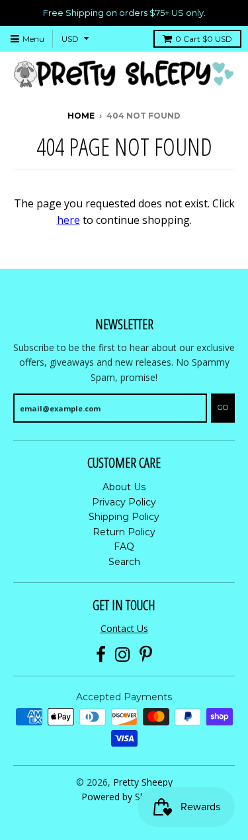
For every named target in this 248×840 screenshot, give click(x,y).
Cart (203, 39)
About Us (124, 487)
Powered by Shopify (124, 796)
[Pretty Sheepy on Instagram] (122, 655)
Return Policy (124, 532)
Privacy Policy (124, 502)
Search (124, 562)
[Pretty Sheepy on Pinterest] (146, 655)
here (68, 220)
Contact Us (124, 628)
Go (223, 407)
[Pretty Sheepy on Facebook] (101, 655)
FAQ (124, 546)
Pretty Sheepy (143, 782)
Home (81, 116)
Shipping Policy (124, 517)
